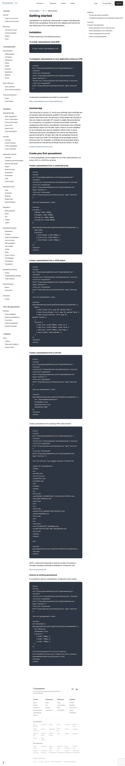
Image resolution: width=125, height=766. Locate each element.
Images (7, 166)
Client (58, 734)
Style (6, 190)
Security (47, 762)
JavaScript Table (60, 747)
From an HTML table (11, 122)
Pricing (73, 3)
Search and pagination (12, 237)
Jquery (7, 223)
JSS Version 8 (11, 30)
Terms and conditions (11, 344)
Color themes (9, 101)
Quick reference (10, 87)
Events (7, 78)
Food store (8, 320)
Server (35, 738)
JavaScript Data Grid (44, 751)
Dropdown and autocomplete (13, 160)
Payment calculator (11, 326)
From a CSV (8, 125)
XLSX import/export (11, 131)
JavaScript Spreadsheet (76, 751)
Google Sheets (51, 734)
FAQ (58, 707)
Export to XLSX (75, 725)
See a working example (37, 570)
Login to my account (11, 18)
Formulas (8, 69)
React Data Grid (67, 747)
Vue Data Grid (75, 747)
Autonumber (9, 175)
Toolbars (7, 234)
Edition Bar (59, 729)
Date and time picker (11, 163)
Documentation (107, 3)
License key (90, 22)
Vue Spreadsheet (60, 751)
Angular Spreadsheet (68, 751)
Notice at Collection (56, 762)
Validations (52, 729)
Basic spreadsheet (11, 116)
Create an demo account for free (41, 147)
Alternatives (60, 710)
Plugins (7, 36)
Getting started (9, 54)
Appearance (8, 72)
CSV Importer (35, 725)
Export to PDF (35, 734)
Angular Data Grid (35, 751)
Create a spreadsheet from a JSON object (100, 31)
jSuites (71, 710)
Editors (7, 63)
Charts (7, 98)
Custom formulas (10, 143)
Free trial (118, 3)
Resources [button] (40, 3)
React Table (35, 747)
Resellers (72, 705)
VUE (6, 217)
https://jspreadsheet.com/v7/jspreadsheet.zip (46, 101)
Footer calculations (11, 146)
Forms (58, 724)
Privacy (41, 762)
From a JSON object (11, 119)
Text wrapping (9, 258)
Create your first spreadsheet (95, 25)
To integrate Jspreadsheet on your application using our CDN (106, 18)
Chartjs (7, 299)
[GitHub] (72, 689)
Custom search (10, 240)
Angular (7, 220)
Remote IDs (8, 290)
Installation (90, 12)
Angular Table (51, 747)
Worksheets (8, 60)
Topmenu (75, 729)
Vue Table (43, 746)
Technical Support (10, 33)
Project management (11, 323)
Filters (7, 252)
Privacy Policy (9, 347)
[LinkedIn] (76, 689)
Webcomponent (10, 211)
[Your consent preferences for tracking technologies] (3, 762)
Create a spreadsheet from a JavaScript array (102, 28)
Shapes (67, 734)
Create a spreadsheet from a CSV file (99, 33)
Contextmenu (9, 261)
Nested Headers (10, 243)
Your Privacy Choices (70, 762)
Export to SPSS (43, 734)
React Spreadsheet (52, 751)
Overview (8, 158)
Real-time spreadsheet (12, 317)
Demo (35, 702)
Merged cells (9, 199)
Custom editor (9, 181)
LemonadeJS (73, 707)
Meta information (10, 202)
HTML (6, 178)
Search (43, 729)
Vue (46, 705)
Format (67, 729)
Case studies (61, 705)
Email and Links (9, 169)
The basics (8, 57)
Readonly (8, 196)
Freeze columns (10, 255)
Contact (63, 3)
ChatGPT (75, 734)
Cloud (7, 39)
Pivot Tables (43, 739)
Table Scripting (9, 279)
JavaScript (48, 710)
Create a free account (12, 21)
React (7, 214)
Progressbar (9, 172)
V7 (44, 11)
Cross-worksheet (10, 149)
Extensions (53, 3)
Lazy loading (9, 246)
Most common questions (13, 89)
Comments (8, 193)
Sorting (7, 249)
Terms (35, 762)
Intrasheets (72, 713)
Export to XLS (9, 128)
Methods (7, 75)
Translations (9, 264)
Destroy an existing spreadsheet (98, 36)
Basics (7, 287)
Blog (58, 702)
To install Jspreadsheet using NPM (98, 15)
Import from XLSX (36, 729)
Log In (96, 3)
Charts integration (10, 314)
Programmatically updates (13, 276)
